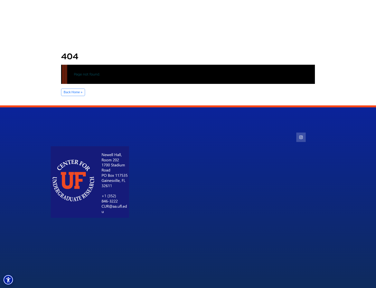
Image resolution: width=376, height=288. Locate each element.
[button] (8, 280)
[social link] (301, 137)
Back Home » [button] (73, 92)
